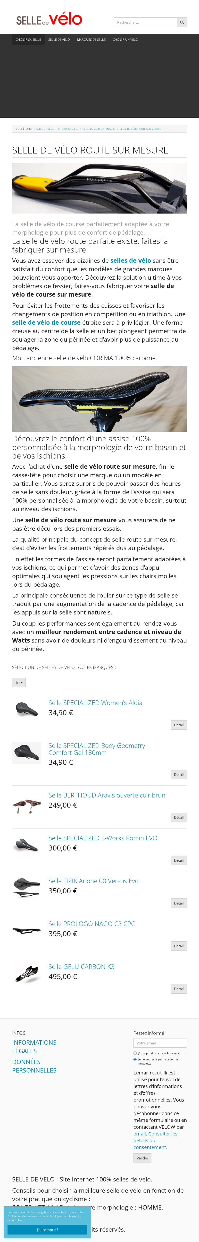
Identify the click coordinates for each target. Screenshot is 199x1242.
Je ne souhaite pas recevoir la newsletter (158, 1062)
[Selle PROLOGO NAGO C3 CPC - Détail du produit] (26, 930)
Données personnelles (34, 1066)
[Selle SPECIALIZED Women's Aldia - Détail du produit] (26, 709)
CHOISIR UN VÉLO (125, 39)
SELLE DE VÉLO (59, 39)
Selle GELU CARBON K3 (82, 966)
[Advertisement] (99, 81)
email (139, 1133)
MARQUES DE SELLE (91, 39)
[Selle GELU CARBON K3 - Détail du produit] (26, 973)
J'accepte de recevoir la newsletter (161, 1053)
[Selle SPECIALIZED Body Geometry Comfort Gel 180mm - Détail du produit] (26, 752)
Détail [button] (179, 724)
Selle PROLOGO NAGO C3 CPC (92, 923)
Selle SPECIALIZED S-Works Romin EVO (103, 838)
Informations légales (34, 1046)
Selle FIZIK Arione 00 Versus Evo (94, 880)
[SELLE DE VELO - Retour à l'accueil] (49, 18)
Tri (18, 682)
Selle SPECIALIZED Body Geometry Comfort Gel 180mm (97, 749)
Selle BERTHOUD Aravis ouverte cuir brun (107, 795)
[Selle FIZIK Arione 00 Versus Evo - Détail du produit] (26, 887)
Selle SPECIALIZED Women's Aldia (95, 702)
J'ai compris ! (47, 1229)
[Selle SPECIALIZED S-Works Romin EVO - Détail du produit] (26, 845)
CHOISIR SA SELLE (28, 39)
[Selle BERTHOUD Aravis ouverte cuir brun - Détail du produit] (26, 802)
